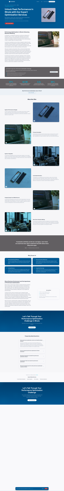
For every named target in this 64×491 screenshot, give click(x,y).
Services (38, 1)
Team (41, 1)
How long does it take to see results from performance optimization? (29, 361)
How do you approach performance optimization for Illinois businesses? (29, 351)
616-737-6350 (46, 1)
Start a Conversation (52, 1)
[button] (32, 327)
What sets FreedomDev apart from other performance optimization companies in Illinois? (31, 366)
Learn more (31, 488)
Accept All (46, 488)
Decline (43, 488)
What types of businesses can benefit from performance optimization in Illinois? (29, 356)
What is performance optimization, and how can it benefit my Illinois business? (31, 341)
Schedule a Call (32, 327)
